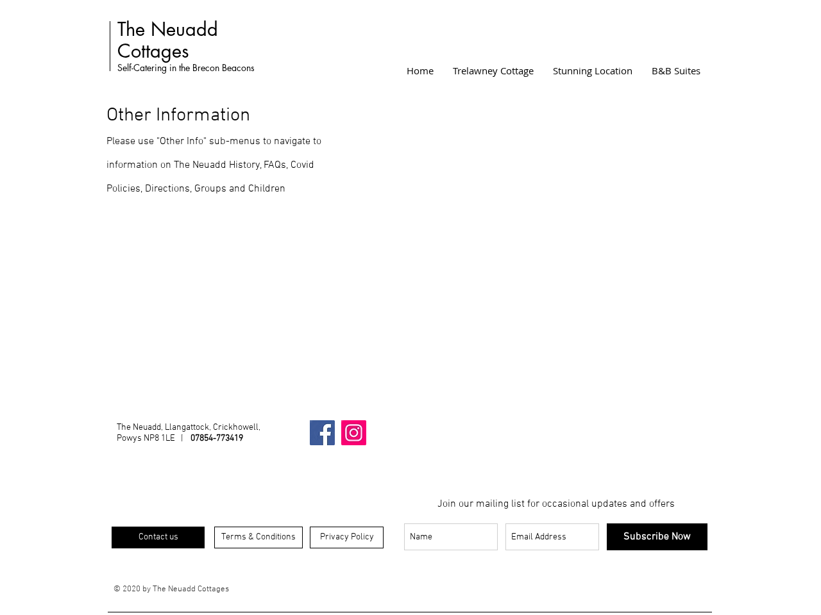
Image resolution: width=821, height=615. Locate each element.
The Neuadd (167, 29)
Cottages (153, 50)
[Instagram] (353, 432)
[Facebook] (322, 432)
